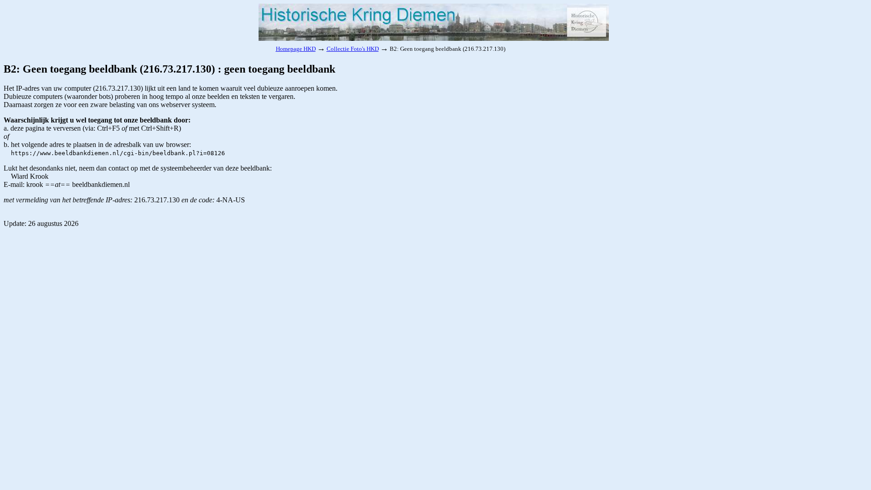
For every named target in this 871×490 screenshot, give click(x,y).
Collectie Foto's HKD (353, 48)
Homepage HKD (296, 48)
